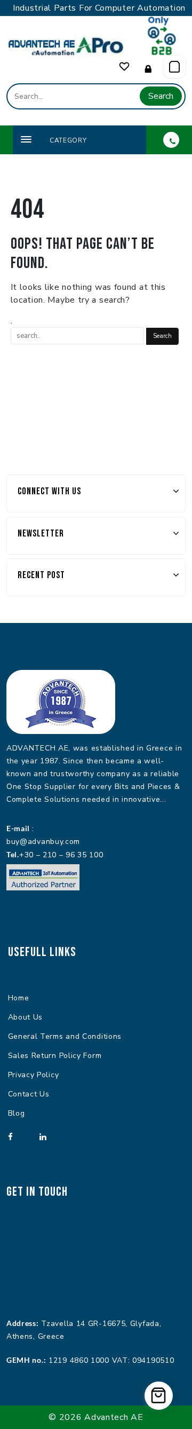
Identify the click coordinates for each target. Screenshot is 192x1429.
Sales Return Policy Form (55, 1056)
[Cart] (174, 66)
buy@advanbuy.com (43, 841)
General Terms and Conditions (65, 1036)
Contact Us (29, 1094)
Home (18, 998)
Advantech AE (113, 1417)
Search (160, 96)
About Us (25, 1017)
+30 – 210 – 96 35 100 (61, 855)
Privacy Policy (33, 1075)
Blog (16, 1113)
